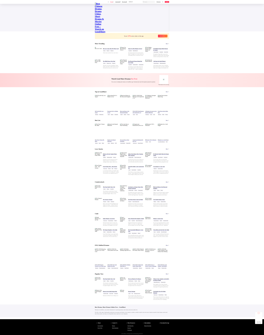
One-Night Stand (164, 231)
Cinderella (116, 114)
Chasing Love (109, 63)
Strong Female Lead (138, 157)
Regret (104, 50)
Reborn (96, 143)
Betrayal (108, 50)
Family (121, 114)
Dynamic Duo (163, 282)
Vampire (114, 157)
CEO (137, 114)
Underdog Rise (135, 64)
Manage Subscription (147, 325)
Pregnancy (147, 114)
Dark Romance (131, 280)
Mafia (163, 114)
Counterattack (141, 64)
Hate (112, 168)
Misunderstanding (163, 63)
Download (124, 1)
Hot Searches (130, 330)
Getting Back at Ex (157, 282)
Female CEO (128, 143)
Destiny (112, 114)
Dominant (112, 201)
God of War (111, 293)
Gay (132, 293)
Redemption (101, 114)
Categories (117, 1)
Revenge (104, 201)
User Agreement (100, 325)
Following (159, 1)
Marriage (112, 50)
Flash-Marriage (135, 50)
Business (113, 325)
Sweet (109, 114)
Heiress (125, 114)
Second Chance (156, 63)
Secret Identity (122, 143)
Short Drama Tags (130, 325)
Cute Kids (130, 50)
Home (111, 1)
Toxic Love (135, 143)
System (158, 201)
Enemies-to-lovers (137, 293)
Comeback (165, 157)
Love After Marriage (161, 141)
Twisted (136, 280)
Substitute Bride (109, 157)
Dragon (136, 190)
